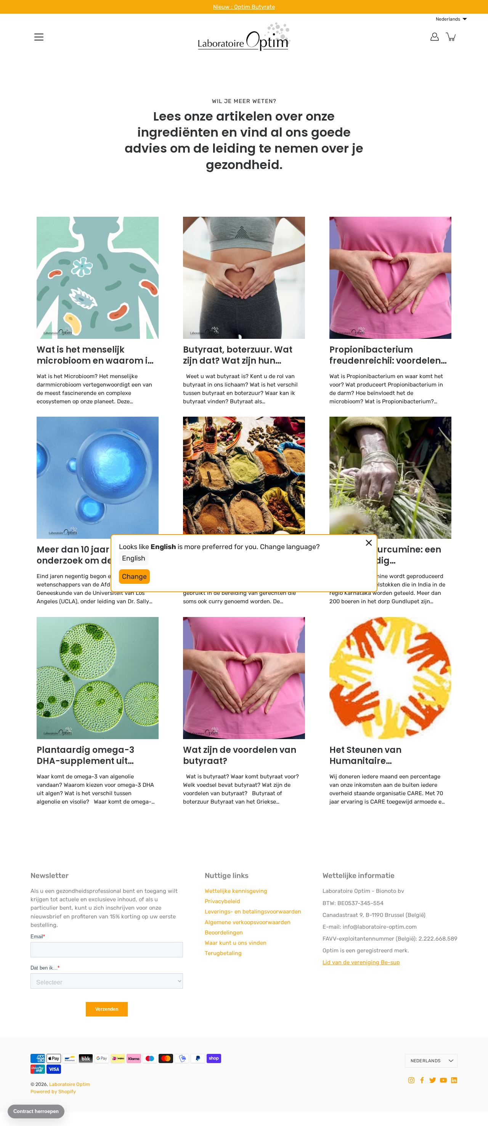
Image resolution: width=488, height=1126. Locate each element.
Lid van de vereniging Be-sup (361, 962)
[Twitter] (432, 1080)
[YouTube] (443, 1080)
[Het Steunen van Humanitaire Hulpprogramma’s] (390, 678)
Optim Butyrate (254, 6)
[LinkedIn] (454, 1080)
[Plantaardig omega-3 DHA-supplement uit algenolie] (98, 678)
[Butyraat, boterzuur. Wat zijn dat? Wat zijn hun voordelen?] (244, 278)
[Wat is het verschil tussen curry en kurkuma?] (244, 478)
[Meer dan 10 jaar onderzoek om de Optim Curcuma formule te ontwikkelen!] (98, 478)
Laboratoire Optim (69, 1084)
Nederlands (425, 1060)
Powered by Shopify (53, 1091)
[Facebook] (422, 1080)
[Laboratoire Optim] (244, 37)
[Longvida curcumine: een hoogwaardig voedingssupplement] (390, 478)
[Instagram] (411, 1080)
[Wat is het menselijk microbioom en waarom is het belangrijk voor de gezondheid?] (98, 278)
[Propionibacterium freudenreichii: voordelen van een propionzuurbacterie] (390, 278)
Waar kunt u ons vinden (235, 942)
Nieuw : (223, 6)
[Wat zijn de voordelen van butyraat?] (244, 678)
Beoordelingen (224, 932)
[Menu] (38, 37)
